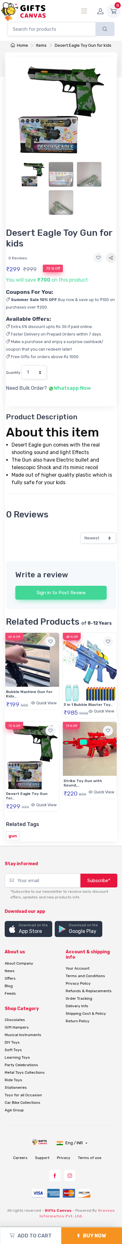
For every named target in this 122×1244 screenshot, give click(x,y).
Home (22, 45)
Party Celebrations (21, 1065)
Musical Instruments (23, 1035)
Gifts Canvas (58, 1210)
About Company (19, 963)
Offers (10, 978)
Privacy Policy (78, 983)
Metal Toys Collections (25, 1072)
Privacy (63, 1158)
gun (12, 836)
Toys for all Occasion (23, 1095)
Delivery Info (77, 1006)
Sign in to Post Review (61, 593)
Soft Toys (13, 1050)
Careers (20, 1158)
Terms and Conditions (85, 976)
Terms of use (89, 1158)
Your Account (77, 968)
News (10, 971)
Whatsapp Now (72, 388)
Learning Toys (17, 1057)
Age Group (14, 1110)
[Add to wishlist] (98, 258)
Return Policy (77, 1021)
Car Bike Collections (22, 1102)
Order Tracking (79, 998)
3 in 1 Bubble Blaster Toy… (88, 704)
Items (41, 45)
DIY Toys (12, 1042)
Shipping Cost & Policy (86, 1013)
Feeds (10, 993)
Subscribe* (98, 880)
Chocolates (15, 1020)
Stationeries (16, 1087)
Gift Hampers (17, 1027)
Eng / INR (74, 1143)
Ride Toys (13, 1080)
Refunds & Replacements (89, 991)
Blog (9, 986)
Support (42, 1158)
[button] (28, 929)
